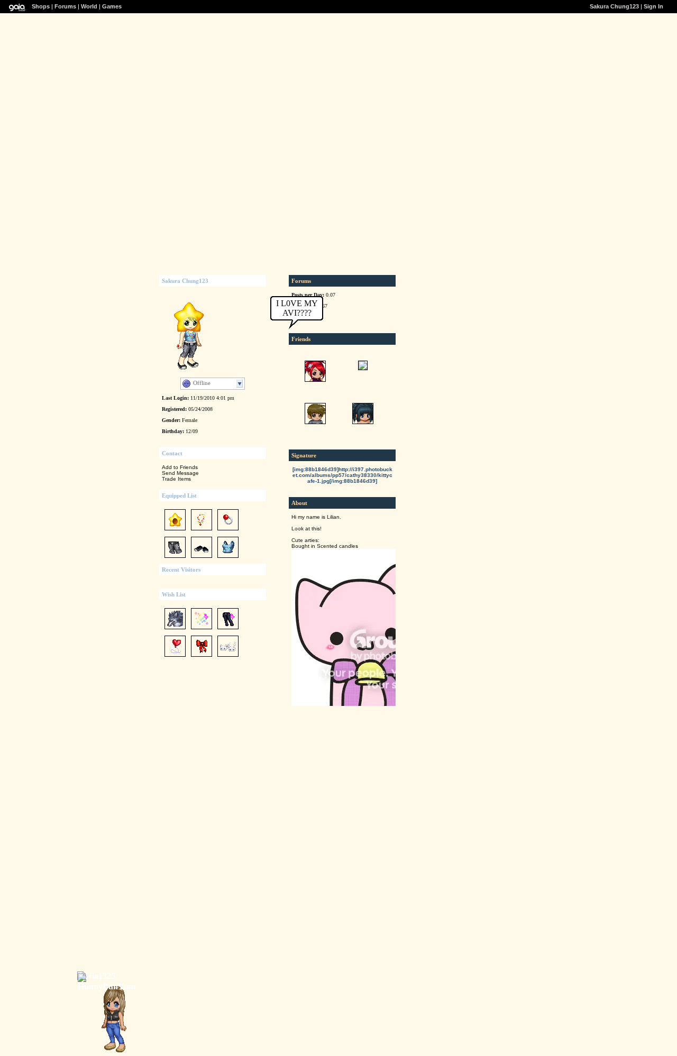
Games (112, 6)
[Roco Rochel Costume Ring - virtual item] (228, 531)
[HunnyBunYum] (109, 986)
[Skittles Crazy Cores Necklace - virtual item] (201, 531)
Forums (65, 6)
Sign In (653, 6)
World (89, 6)
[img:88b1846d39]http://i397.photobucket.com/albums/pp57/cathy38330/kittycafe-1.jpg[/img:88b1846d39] (342, 475)
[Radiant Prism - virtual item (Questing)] (201, 630)
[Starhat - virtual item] (175, 531)
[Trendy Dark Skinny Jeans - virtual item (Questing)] (228, 630)
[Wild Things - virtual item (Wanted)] (175, 630)
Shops (41, 6)
